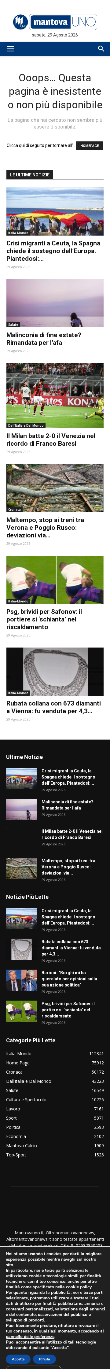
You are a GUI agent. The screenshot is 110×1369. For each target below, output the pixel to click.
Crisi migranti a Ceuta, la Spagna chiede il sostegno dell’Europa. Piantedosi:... (53, 251)
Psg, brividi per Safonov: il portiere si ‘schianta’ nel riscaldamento (44, 619)
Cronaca (14, 509)
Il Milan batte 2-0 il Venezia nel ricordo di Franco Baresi (50, 439)
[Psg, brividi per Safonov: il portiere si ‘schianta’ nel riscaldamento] (55, 580)
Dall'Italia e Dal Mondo (26, 425)
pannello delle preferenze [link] (30, 1337)
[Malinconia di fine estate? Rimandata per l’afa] (55, 303)
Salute (13, 324)
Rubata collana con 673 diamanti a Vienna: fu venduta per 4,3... (53, 707)
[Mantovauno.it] (55, 21)
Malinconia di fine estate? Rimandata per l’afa (43, 338)
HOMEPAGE (89, 146)
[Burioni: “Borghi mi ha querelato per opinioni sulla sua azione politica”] (21, 980)
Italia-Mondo (18, 233)
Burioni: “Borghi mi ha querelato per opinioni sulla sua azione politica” (69, 978)
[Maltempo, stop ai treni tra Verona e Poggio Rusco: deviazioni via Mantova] (55, 488)
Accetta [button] (18, 1359)
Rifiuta (44, 1359)
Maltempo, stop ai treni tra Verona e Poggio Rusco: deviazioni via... (45, 527)
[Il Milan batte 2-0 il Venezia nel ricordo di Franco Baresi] (55, 395)
